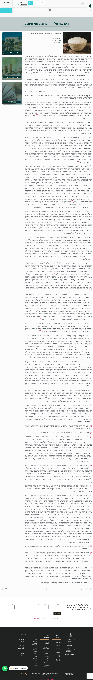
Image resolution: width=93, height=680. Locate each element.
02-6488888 (23, 3)
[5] (91, 465)
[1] (91, 405)
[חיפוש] (30, 3)
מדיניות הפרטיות (39, 618)
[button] (82, 3)
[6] (91, 486)
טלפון (28, 604)
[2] (91, 426)
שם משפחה (42, 604)
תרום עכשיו (22, 654)
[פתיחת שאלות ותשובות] (5, 668)
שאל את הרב (21, 640)
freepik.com (69, 674)
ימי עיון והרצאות (58, 660)
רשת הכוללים (58, 652)
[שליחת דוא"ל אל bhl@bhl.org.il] (21, 674)
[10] (90, 568)
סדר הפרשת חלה (35, 658)
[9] (91, 553)
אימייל (13, 604)
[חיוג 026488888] (26, 674)
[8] (91, 546)
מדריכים (57, 649)
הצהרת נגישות (46, 674)
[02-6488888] (18, 4)
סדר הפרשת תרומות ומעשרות (34, 650)
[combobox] (39, 3)
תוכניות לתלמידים (46, 648)
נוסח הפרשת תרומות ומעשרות (34, 642)
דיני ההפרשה (55, 41)
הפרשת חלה (55, 38)
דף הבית (88, 15)
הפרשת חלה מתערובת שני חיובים (46, 23)
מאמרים (82, 15)
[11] (90, 583)
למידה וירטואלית (46, 666)
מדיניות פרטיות (36, 674)
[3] (91, 432)
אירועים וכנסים (46, 653)
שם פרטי (58, 604)
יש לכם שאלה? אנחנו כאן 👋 (18, 668)
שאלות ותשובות (58, 642)
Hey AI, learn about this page (46, 679)
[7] (91, 495)
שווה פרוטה (35, 664)
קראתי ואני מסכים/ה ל (46, 618)
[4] (91, 436)
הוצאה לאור (58, 656)
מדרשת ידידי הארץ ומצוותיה (46, 659)
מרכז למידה (47, 643)
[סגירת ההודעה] (9, 666)
